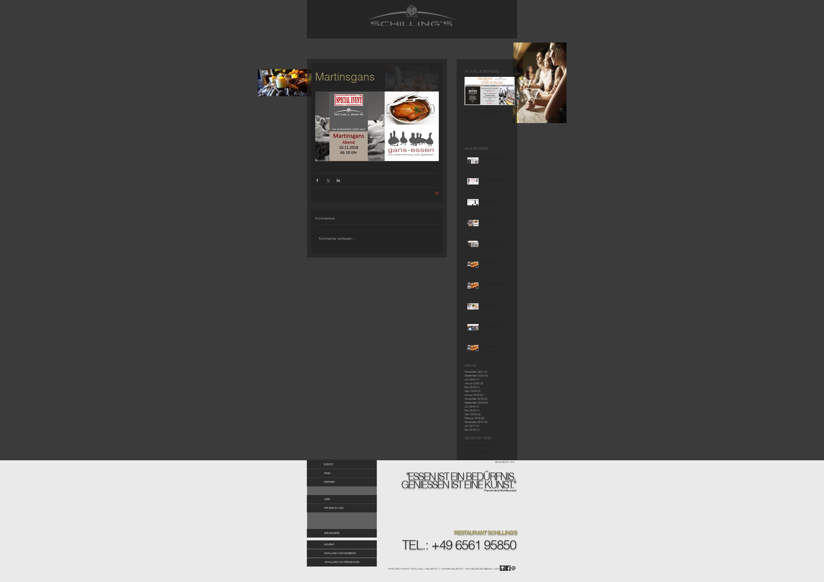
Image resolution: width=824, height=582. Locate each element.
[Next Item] (508, 91)
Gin (495, 444)
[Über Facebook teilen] (317, 180)
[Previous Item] (471, 91)
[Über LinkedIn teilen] (338, 180)
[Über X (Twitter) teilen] (328, 180)
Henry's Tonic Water (478, 451)
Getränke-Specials (477, 444)
